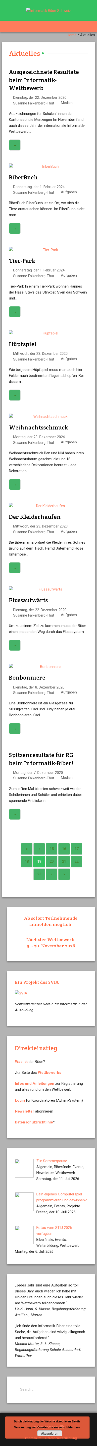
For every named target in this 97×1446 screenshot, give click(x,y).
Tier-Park (22, 260)
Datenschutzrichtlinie (34, 1122)
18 (27, 861)
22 (77, 861)
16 (64, 849)
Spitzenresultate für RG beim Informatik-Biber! (41, 759)
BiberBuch (23, 177)
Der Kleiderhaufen (35, 517)
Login (20, 1100)
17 (77, 849)
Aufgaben (69, 192)
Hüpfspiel (22, 344)
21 (64, 861)
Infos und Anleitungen (34, 1083)
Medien (67, 103)
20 (52, 861)
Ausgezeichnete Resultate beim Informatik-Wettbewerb (44, 80)
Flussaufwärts (28, 600)
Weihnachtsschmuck (38, 427)
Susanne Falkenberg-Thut (33, 103)
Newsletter (24, 1111)
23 (39, 874)
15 (52, 849)
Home (72, 35)
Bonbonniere (27, 677)
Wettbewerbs (49, 1072)
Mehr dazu (73, 1427)
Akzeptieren (49, 1433)
